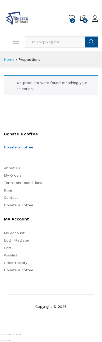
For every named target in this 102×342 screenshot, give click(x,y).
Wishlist (10, 255)
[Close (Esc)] (18, 334)
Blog (8, 190)
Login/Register (16, 240)
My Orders (13, 175)
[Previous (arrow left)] (2, 340)
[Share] (13, 334)
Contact (11, 197)
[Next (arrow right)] (7, 340)
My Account (14, 233)
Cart (7, 248)
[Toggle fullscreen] (7, 334)
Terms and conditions (23, 183)
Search (91, 42)
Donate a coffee (18, 147)
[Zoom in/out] (2, 334)
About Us (12, 168)
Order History (15, 263)
